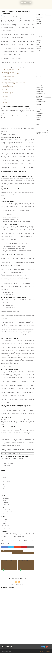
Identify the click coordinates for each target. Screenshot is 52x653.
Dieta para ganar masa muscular (41, 101)
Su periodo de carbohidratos (7, 86)
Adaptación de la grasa (6, 77)
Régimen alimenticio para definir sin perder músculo (12, 550)
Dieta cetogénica (38, 21)
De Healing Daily (5, 90)
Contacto (41, 651)
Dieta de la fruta (38, 107)
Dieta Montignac (38, 46)
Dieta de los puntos (39, 67)
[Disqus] (17, 602)
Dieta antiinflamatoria (24, 572)
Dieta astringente (39, 79)
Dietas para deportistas (39, 113)
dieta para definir (23, 557)
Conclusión (4, 103)
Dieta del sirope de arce (39, 36)
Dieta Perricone (38, 115)
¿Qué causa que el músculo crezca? (8, 70)
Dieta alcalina (38, 19)
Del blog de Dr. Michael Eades (7, 92)
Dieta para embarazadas (40, 91)
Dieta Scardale (38, 57)
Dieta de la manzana (39, 25)
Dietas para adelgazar (41, 14)
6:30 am (5, 95)
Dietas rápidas (38, 55)
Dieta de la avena (38, 23)
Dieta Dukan (38, 38)
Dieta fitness (38, 42)
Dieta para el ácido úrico (40, 87)
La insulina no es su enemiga (7, 79)
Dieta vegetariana (39, 121)
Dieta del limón (38, 34)
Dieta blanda (38, 81)
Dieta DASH (38, 83)
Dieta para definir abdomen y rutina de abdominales (22, 553)
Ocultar (22, 67)
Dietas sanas (39, 61)
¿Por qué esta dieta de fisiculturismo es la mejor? (10, 69)
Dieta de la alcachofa (39, 17)
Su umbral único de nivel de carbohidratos (9, 83)
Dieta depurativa (38, 109)
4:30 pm (5, 99)
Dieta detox (38, 111)
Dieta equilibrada (38, 69)
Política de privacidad (47, 651)
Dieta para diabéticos (39, 85)
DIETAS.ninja (26, 3)
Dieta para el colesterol (39, 89)
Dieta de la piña (38, 27)
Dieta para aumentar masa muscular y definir (43, 130)
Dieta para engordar (39, 99)
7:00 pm (5, 100)
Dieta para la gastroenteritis (40, 93)
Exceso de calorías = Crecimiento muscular (9, 72)
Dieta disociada (38, 40)
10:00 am (5, 96)
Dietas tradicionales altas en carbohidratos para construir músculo (13, 82)
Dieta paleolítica (38, 73)
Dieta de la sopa (38, 30)
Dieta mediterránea (39, 71)
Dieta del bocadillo (39, 32)
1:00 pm (5, 97)
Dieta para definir (38, 48)
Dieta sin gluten (38, 117)
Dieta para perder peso (39, 50)
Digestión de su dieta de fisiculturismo (8, 76)
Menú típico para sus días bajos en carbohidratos (11, 93)
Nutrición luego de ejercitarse (7, 85)
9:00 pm (5, 102)
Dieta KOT (37, 44)
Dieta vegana (38, 119)
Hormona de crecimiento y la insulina (8, 80)
